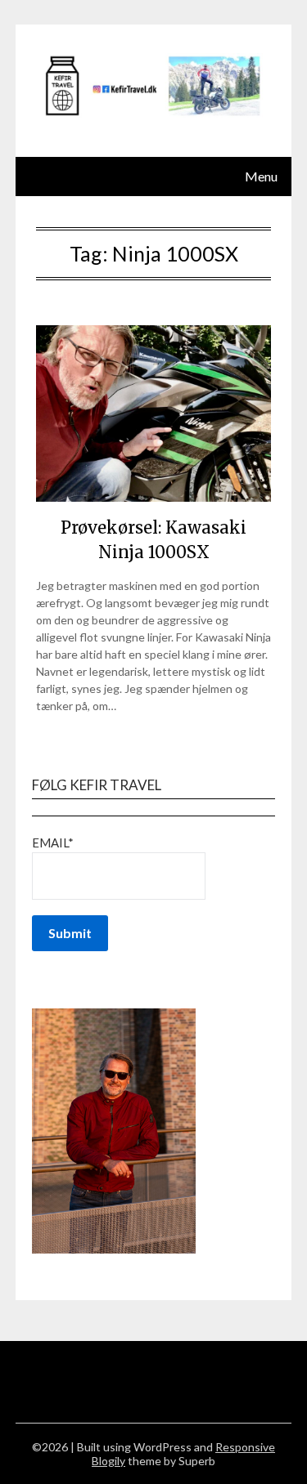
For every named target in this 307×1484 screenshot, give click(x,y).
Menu (261, 176)
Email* (53, 842)
